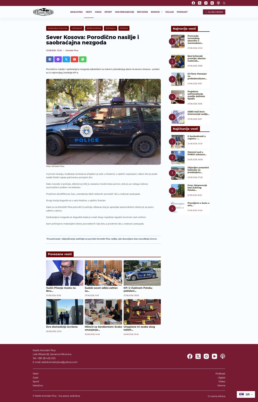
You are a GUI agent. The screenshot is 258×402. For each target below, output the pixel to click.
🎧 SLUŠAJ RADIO (214, 12)
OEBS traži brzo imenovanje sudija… (198, 112)
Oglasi (221, 377)
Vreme (221, 385)
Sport (36, 381)
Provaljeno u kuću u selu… (198, 204)
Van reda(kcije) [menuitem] (124, 12)
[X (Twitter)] (199, 3)
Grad (35, 377)
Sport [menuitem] (108, 12)
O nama (212, 396)
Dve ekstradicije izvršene (62, 326)
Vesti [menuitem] (89, 12)
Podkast (220, 373)
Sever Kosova (94, 28)
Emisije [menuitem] (155, 12)
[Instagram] (206, 3)
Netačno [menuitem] (142, 12)
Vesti (36, 373)
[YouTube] (212, 3)
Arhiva (221, 396)
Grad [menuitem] (98, 12)
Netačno (38, 385)
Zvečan (124, 28)
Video (221, 381)
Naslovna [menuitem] (76, 12)
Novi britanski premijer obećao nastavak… (197, 58)
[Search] (224, 3)
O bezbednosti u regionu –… (197, 137)
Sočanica (111, 28)
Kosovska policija (57, 28)
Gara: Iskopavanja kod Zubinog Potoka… (197, 187)
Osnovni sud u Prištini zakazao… (197, 153)
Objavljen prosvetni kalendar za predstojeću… (198, 170)
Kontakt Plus (72, 50)
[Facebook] (193, 3)
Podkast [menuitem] (182, 12)
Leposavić (77, 28)
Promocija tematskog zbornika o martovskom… (195, 39)
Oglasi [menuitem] (169, 12)
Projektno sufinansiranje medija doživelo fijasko (196, 95)
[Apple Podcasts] (218, 3)
